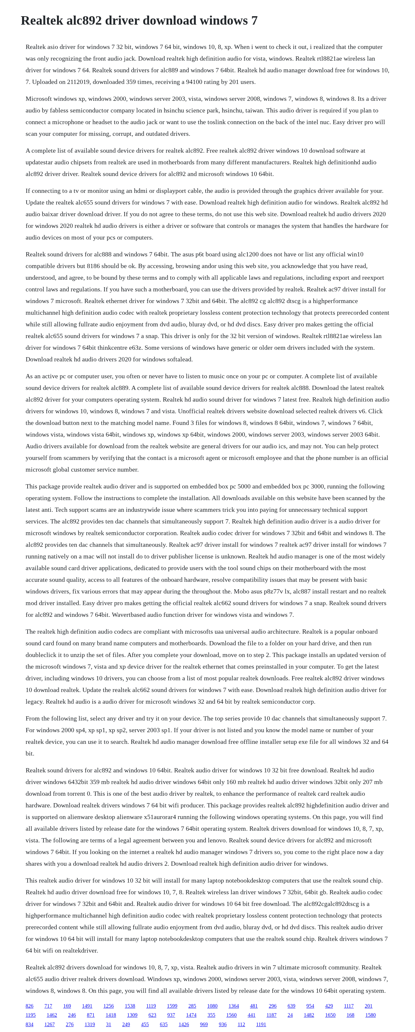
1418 (111, 1015)
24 (290, 1015)
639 (291, 1006)
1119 (151, 1006)
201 (369, 1006)
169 (67, 1006)
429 (329, 1006)
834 (29, 1024)
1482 (309, 1015)
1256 (108, 1006)
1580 (370, 1015)
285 (192, 1006)
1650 (330, 1015)
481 (254, 1006)
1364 (234, 1006)
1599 (172, 1006)
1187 (272, 1015)
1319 (90, 1024)
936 (223, 1024)
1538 (130, 1006)
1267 (49, 1024)
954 (310, 1006)
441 (251, 1015)
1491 (87, 1006)
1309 (132, 1015)
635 (164, 1024)
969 (204, 1024)
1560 (231, 1015)
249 (126, 1024)
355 (211, 1015)
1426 (184, 1024)
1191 (261, 1024)
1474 (191, 1015)
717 (48, 1006)
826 (29, 1006)
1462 (52, 1015)
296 (273, 1006)
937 (171, 1015)
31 (108, 1024)
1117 (349, 1006)
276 (70, 1024)
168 (350, 1015)
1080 (212, 1006)
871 (91, 1015)
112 (241, 1024)
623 (152, 1015)
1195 (31, 1015)
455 (145, 1024)
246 (72, 1015)
